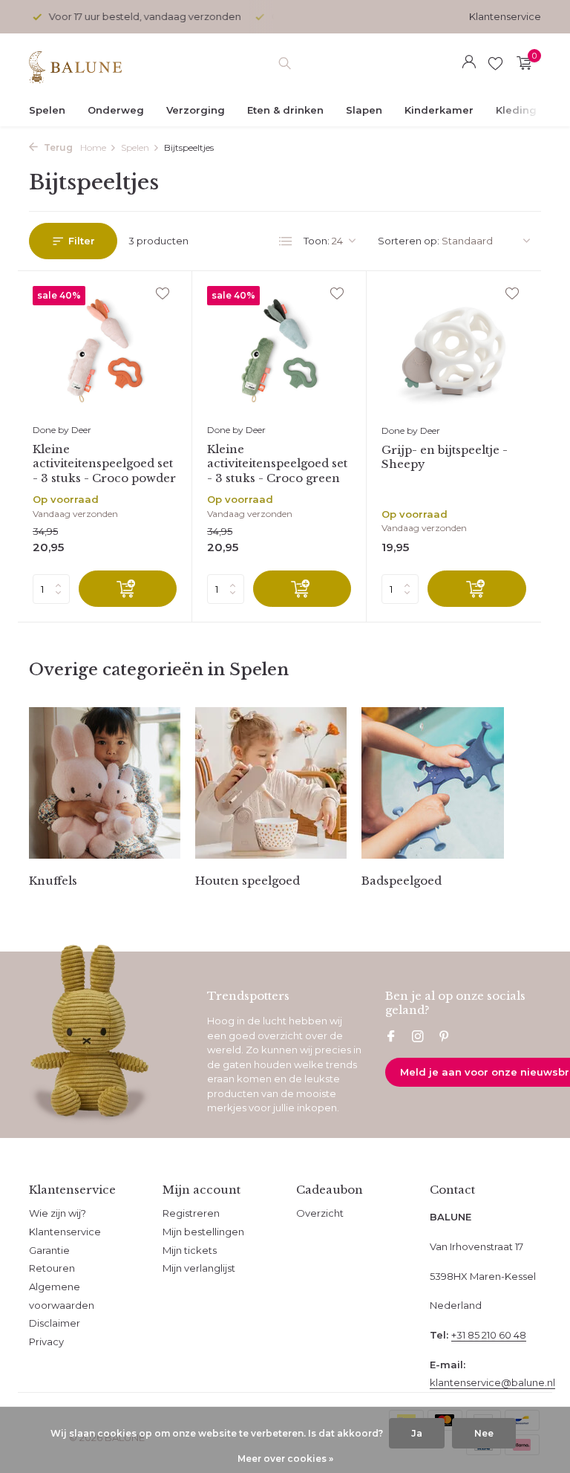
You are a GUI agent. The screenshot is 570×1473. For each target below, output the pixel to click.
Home (93, 147)
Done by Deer (62, 429)
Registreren (191, 1213)
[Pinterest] (445, 1038)
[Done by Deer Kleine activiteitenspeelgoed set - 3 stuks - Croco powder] (105, 350)
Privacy (46, 1341)
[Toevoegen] (128, 588)
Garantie (49, 1250)
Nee (484, 1433)
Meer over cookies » (285, 1458)
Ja (416, 1433)
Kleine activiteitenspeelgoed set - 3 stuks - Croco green (277, 463)
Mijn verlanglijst (199, 1268)
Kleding (516, 110)
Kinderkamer (439, 110)
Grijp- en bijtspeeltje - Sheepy (444, 457)
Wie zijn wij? (57, 1213)
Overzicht (320, 1213)
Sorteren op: (408, 241)
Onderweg (116, 110)
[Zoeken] (284, 63)
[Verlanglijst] (495, 63)
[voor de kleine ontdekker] (75, 63)
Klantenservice (505, 16)
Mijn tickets (190, 1250)
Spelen (47, 110)
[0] (520, 63)
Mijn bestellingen (203, 1232)
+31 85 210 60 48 (488, 1335)
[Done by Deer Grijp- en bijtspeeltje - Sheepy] (453, 350)
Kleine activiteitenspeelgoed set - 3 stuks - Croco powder (104, 463)
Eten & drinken (285, 110)
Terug (57, 147)
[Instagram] (418, 1038)
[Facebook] (391, 1038)
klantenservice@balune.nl (492, 1382)
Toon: (317, 241)
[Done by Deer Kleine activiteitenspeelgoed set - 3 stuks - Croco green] (279, 350)
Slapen (364, 110)
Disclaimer (54, 1323)
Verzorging (195, 110)
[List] (285, 241)
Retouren (52, 1268)
